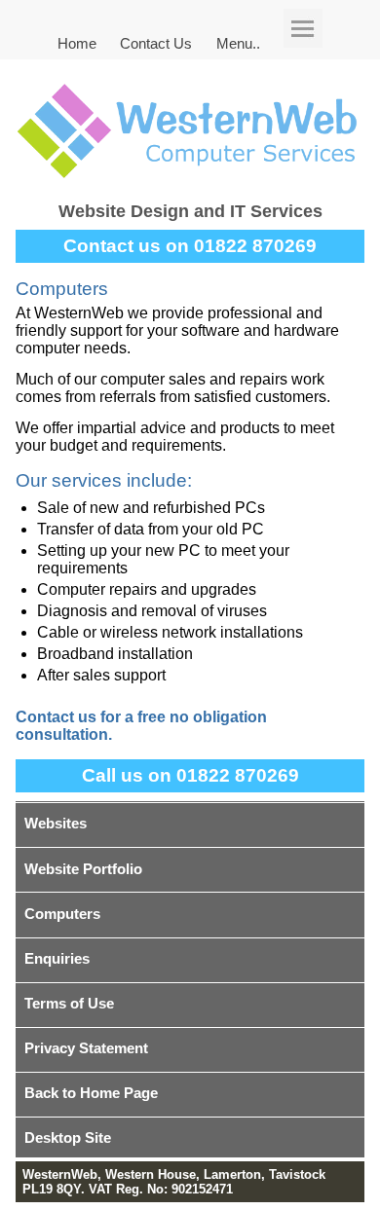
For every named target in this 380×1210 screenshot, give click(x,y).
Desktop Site (67, 1137)
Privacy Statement (86, 1048)
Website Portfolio (83, 869)
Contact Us (156, 42)
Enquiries (57, 958)
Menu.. (238, 42)
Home (76, 42)
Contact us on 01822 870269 (190, 246)
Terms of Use (69, 1003)
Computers (62, 913)
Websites (55, 823)
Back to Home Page (91, 1092)
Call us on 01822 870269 (190, 775)
